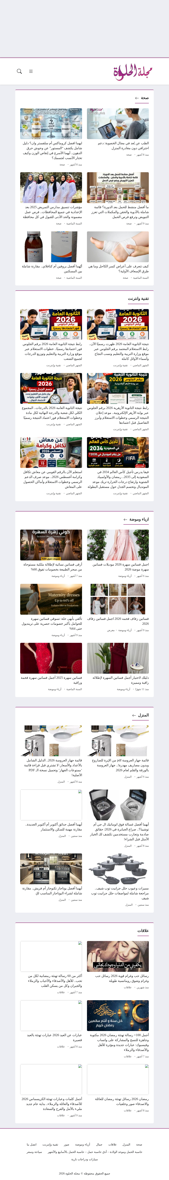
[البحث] (19, 71)
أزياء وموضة (125, 576)
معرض (111, 630)
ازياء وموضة (139, 519)
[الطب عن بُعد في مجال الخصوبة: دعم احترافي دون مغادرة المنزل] (118, 137)
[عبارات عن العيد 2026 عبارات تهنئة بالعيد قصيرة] (51, 1029)
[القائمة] (31, 71)
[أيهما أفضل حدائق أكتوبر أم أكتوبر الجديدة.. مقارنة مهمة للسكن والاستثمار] (51, 819)
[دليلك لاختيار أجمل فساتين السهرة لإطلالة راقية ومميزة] (118, 667)
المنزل (143, 715)
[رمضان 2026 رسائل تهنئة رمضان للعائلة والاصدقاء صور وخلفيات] (118, 1091)
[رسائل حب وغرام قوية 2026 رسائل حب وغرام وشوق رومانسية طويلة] (118, 968)
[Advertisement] (84, 29)
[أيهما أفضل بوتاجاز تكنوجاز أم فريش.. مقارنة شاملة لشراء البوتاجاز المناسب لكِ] (51, 880)
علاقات (128, 987)
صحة (145, 98)
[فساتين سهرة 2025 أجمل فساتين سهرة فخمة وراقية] (51, 667)
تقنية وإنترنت (120, 365)
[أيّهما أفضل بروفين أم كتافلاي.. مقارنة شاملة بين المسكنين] (51, 256)
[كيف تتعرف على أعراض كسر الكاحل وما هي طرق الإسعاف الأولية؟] (118, 256)
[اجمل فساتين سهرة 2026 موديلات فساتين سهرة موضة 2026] (118, 554)
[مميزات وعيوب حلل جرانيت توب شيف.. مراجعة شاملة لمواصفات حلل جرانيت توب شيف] (118, 880)
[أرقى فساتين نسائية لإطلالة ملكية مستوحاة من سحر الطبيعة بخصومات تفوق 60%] (51, 554)
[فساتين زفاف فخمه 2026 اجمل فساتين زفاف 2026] (118, 611)
